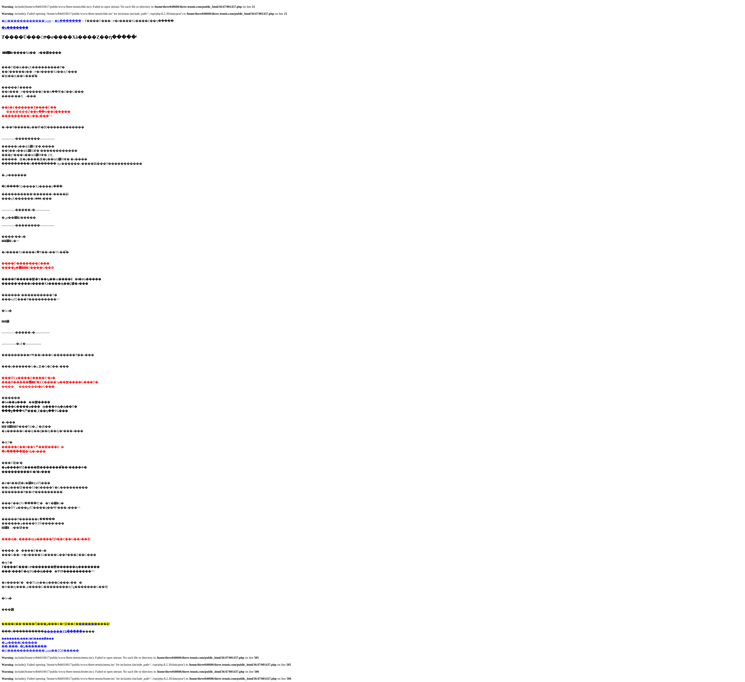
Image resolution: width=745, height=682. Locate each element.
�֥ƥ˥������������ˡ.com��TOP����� (40, 650)
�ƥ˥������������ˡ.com (26, 21)
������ (88, 624)
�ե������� (68, 21)
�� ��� (10, 646)
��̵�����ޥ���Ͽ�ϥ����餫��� (28, 638)
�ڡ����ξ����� (19, 642)
